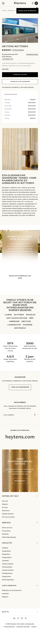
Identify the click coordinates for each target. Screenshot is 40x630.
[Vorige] (6, 39)
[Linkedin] (14, 618)
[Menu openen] (3, 3)
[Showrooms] (32, 3)
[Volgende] (11, 39)
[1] (17, 39)
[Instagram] (22, 618)
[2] (20, 39)
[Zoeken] (35, 414)
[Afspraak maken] (36, 3)
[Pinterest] (25, 618)
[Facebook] (18, 618)
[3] (23, 39)
